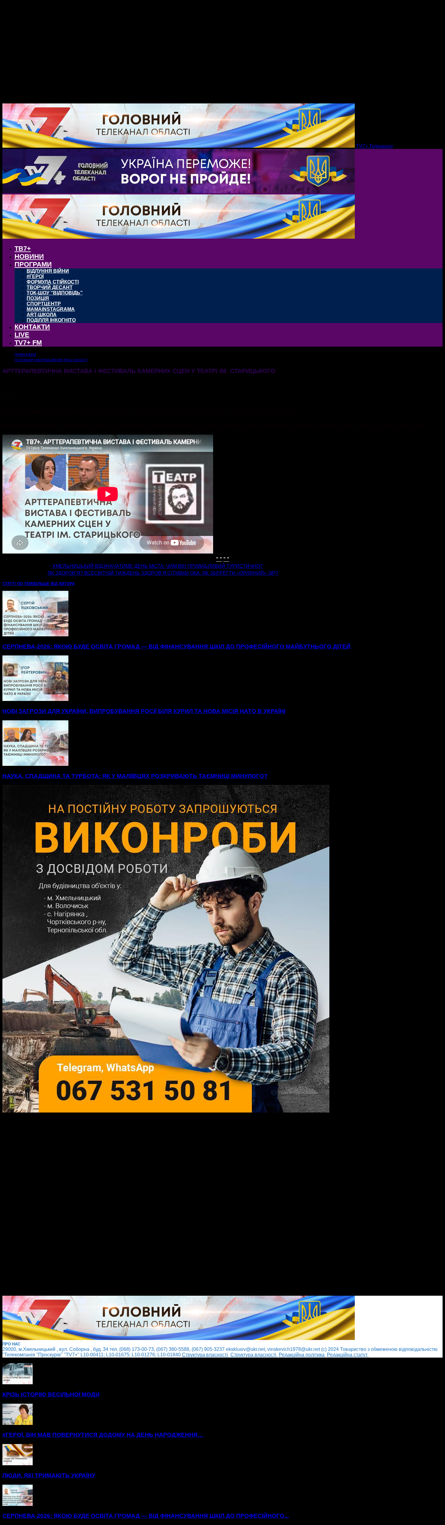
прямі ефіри (25, 354)
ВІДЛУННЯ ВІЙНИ (48, 271)
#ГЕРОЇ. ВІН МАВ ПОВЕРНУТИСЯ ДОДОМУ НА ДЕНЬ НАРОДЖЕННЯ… (102, 1435)
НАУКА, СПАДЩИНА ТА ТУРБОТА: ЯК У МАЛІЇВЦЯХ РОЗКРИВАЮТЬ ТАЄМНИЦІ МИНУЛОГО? (135, 776)
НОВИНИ (29, 256)
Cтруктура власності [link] (205, 1354)
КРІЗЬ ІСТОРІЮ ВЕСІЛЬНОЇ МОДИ (51, 1394)
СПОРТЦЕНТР (44, 303)
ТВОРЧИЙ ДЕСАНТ (50, 287)
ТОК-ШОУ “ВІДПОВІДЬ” (55, 292)
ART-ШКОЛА (42, 314)
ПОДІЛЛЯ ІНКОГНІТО (51, 320)
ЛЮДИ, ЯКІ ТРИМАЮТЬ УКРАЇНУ (48, 1475)
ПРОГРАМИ (33, 264)
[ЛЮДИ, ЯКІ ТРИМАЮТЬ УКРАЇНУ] (17, 1463)
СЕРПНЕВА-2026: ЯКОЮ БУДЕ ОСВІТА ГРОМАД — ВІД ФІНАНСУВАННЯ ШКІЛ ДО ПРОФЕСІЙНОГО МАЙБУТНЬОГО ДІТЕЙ (176, 646)
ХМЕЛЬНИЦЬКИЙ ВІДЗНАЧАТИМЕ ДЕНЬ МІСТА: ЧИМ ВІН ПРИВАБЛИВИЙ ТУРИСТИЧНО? (157, 566)
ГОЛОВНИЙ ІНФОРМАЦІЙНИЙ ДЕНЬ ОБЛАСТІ (51, 360)
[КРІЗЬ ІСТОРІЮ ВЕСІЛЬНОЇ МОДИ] (17, 1382)
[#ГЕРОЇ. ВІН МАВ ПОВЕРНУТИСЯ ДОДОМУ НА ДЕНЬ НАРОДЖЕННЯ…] (17, 1423)
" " (219, 558)
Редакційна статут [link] (348, 1354)
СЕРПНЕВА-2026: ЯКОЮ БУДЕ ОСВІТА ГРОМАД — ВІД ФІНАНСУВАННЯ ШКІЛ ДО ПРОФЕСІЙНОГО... (145, 1516)
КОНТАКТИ (32, 327)
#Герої (35, 276)
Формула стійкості (53, 281)
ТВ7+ (23, 248)
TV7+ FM (28, 342)
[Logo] (178, 191)
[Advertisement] (184, 1205)
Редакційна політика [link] (302, 1354)
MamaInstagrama (51, 309)
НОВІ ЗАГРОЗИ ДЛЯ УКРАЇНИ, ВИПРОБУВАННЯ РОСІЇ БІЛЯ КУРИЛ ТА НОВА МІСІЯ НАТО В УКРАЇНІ (143, 711)
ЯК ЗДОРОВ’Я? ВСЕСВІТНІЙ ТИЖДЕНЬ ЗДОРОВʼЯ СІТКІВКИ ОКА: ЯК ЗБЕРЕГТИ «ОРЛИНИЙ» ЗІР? (163, 573)
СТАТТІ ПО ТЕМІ (18, 583)
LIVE (22, 334)
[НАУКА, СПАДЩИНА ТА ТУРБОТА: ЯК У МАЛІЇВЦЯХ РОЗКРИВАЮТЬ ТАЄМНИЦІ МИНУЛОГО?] (35, 764)
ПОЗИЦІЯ (38, 298)
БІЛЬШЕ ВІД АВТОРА (54, 583)
